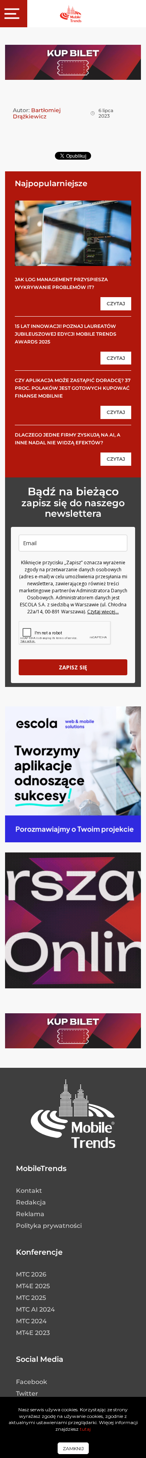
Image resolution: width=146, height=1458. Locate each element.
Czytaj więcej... (103, 611)
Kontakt (29, 1190)
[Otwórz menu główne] (13, 13)
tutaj (85, 1429)
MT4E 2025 (33, 1286)
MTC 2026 (31, 1274)
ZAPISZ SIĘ (73, 667)
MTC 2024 (31, 1321)
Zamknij (73, 1448)
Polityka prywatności (49, 1225)
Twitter (27, 1393)
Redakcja (31, 1202)
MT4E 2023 (33, 1332)
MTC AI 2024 (35, 1309)
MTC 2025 (31, 1297)
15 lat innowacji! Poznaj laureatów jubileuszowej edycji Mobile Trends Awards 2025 (65, 334)
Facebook (31, 1382)
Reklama (30, 1214)
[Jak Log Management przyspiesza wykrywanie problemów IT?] (73, 233)
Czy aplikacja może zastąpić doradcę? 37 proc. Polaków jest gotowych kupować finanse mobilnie (72, 388)
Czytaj (116, 303)
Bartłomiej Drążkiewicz (37, 113)
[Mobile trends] (70, 13)
